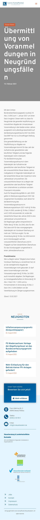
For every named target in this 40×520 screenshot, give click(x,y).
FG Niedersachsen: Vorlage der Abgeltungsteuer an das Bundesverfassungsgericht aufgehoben (19, 347)
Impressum (12, 501)
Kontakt (11, 498)
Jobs (10, 495)
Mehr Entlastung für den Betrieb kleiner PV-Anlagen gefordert (18, 368)
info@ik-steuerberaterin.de (18, 425)
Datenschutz (13, 505)
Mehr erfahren (21, 398)
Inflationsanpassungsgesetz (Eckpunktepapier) (19, 328)
